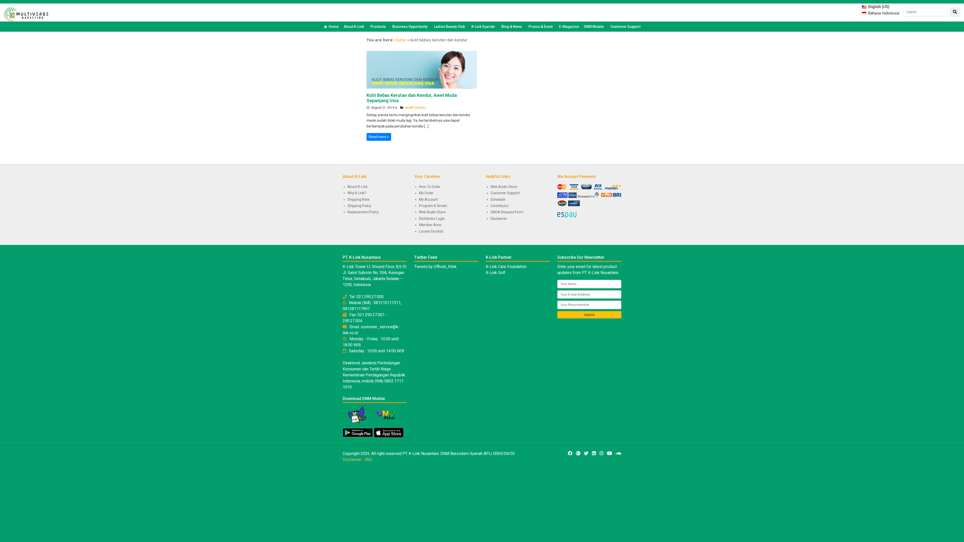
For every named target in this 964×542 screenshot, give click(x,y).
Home (334, 27)
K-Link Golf (495, 272)
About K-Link (357, 187)
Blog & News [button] (511, 27)
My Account (428, 199)
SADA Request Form (507, 212)
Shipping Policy (359, 206)
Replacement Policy (363, 212)
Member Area (430, 225)
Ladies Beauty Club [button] (449, 27)
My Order (426, 193)
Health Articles (415, 107)
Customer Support (625, 27)
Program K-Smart (433, 206)
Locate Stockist (431, 231)
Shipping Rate (358, 199)
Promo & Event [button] (540, 27)
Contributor (500, 206)
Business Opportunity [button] (410, 27)
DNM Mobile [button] (594, 27)
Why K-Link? (356, 193)
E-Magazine (569, 27)
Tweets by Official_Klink (435, 266)
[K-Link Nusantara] (26, 14)
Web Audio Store (432, 212)
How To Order (430, 187)
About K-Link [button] (354, 27)
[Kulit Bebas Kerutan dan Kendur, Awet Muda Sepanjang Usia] (422, 69)
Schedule (498, 199)
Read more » (379, 137)
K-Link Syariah (483, 27)
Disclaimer (499, 219)
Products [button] (378, 27)
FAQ (368, 459)
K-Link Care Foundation (506, 266)
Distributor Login (432, 219)
